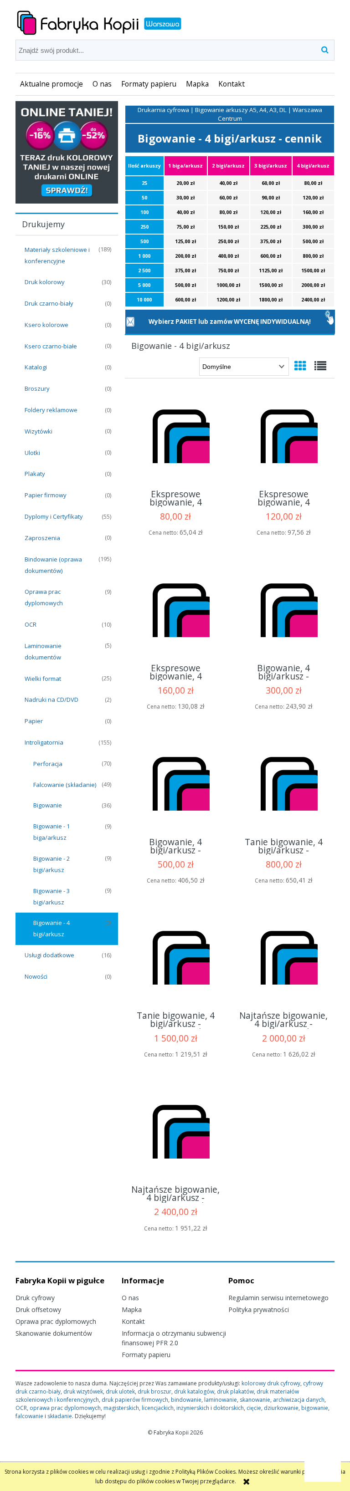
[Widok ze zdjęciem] (300, 365)
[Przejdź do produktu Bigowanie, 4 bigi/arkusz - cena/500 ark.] (175, 785)
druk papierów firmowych (135, 1400)
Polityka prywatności (258, 1309)
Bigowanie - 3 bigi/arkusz (51, 896)
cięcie (254, 1408)
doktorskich (228, 1408)
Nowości (36, 976)
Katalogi (36, 367)
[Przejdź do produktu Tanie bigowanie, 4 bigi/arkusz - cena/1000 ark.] (283, 785)
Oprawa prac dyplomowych (44, 597)
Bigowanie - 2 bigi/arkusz (51, 864)
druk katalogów (194, 1391)
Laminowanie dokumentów (43, 651)
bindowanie (186, 1400)
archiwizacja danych (298, 1400)
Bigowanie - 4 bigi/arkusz (51, 928)
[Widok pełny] (320, 365)
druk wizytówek (83, 1391)
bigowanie (314, 1408)
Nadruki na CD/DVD (51, 699)
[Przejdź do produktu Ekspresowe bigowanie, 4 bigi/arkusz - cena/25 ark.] (175, 438)
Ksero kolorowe (46, 325)
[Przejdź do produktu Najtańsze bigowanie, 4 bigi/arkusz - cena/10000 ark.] (175, 1133)
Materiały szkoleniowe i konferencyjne (57, 255)
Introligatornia (44, 742)
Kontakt (133, 1321)
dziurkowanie (281, 1408)
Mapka (132, 1309)
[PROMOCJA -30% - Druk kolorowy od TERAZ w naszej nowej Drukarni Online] (66, 152)
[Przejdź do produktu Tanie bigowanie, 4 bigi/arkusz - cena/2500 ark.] (175, 959)
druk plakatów (235, 1391)
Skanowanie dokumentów (53, 1333)
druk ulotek (120, 1391)
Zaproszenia (42, 538)
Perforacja (47, 764)
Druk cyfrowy (35, 1297)
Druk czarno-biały (49, 303)
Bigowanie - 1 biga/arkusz (51, 832)
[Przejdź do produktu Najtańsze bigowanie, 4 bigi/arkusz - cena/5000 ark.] (283, 959)
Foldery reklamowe (51, 410)
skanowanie (255, 1400)
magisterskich (121, 1408)
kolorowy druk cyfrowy (271, 1383)
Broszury (37, 388)
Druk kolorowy (45, 282)
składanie (59, 1416)
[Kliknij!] (329, 317)
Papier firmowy (46, 495)
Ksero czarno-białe (51, 346)
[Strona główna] (99, 21)
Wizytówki (38, 431)
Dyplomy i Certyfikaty (54, 516)
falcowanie (29, 1416)
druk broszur (154, 1391)
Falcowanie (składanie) (64, 785)
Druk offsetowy (38, 1309)
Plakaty (35, 474)
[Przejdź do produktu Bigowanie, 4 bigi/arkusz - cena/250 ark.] (283, 612)
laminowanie (220, 1400)
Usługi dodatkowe (49, 955)
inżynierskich (192, 1408)
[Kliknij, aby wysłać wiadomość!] (130, 321)
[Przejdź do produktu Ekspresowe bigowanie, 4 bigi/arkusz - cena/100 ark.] (175, 612)
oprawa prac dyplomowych (65, 1408)
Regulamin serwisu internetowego (278, 1297)
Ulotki (32, 453)
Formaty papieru (146, 1354)
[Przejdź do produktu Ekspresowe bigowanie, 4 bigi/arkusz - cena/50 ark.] (283, 438)
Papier (34, 721)
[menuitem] (51, 84)
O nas (130, 1297)
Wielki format (43, 678)
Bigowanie (47, 805)
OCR (30, 624)
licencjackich (158, 1408)
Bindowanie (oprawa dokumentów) (53, 565)
